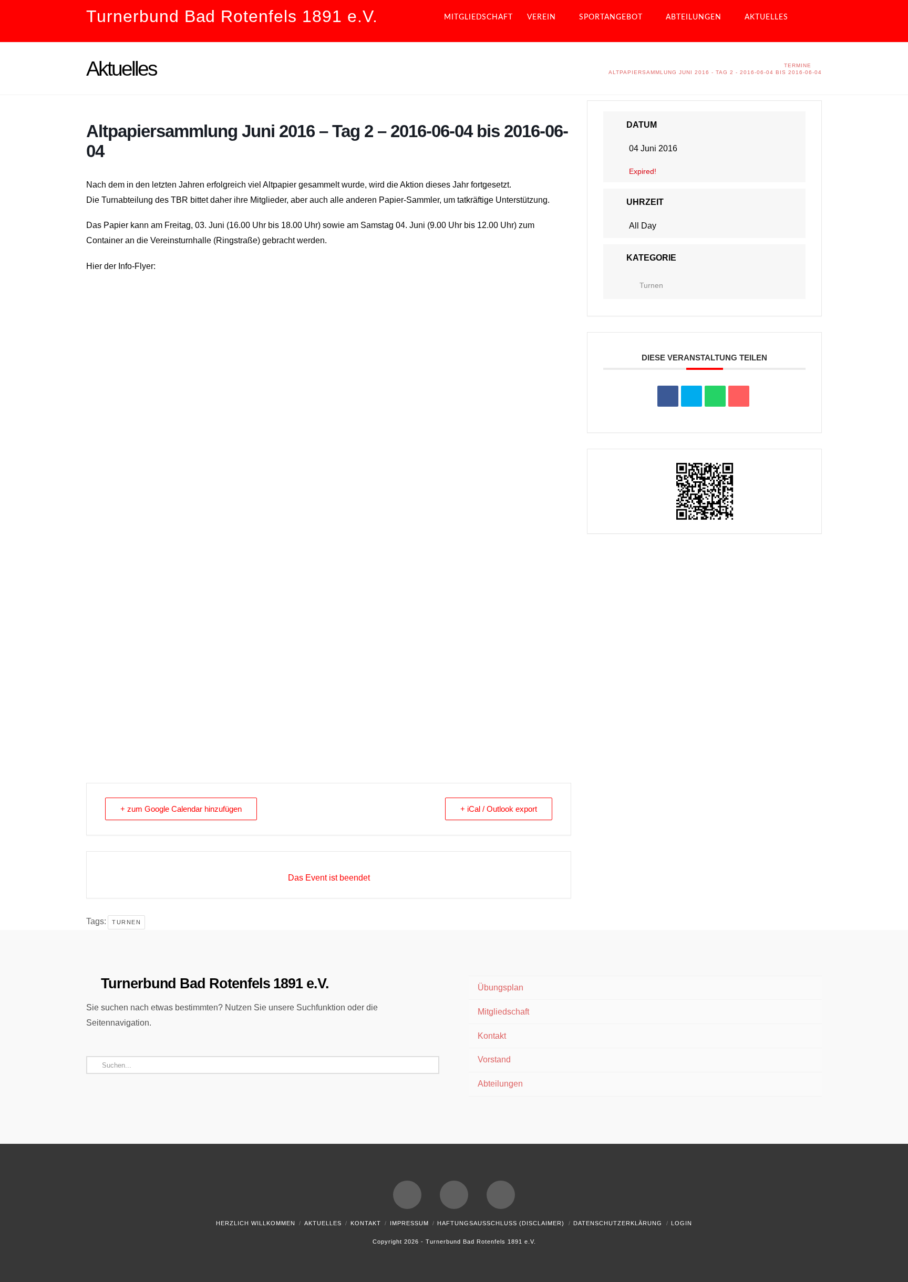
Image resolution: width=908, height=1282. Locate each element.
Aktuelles (323, 1223)
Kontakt (492, 1035)
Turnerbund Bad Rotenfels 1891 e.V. (232, 16)
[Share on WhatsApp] (715, 396)
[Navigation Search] (813, 21)
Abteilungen (500, 1083)
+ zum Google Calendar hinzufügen (181, 808)
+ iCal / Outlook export (498, 808)
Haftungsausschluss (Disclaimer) (500, 1223)
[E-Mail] (738, 396)
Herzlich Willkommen (255, 1223)
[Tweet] (691, 396)
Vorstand (494, 1059)
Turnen (126, 922)
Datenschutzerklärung (617, 1223)
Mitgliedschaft (503, 1011)
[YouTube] (454, 1195)
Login (681, 1223)
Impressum (409, 1223)
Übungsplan (500, 987)
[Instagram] (501, 1195)
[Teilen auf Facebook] (667, 396)
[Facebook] (407, 1195)
